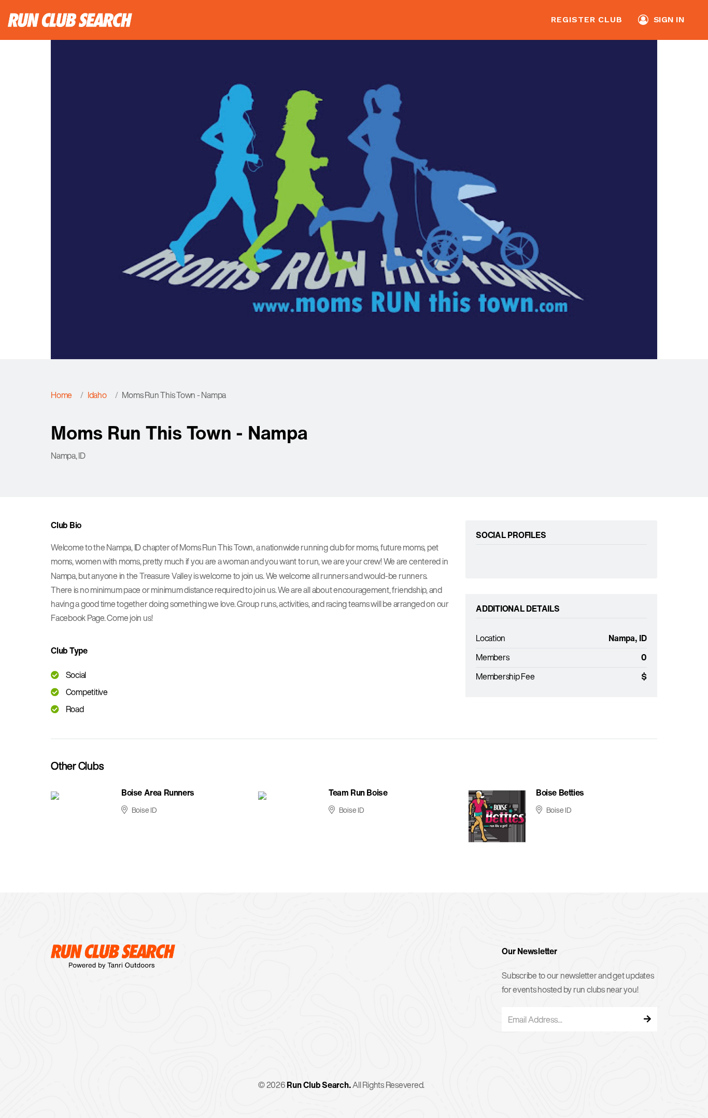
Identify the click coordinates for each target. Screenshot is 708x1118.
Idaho (97, 395)
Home (61, 395)
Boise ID (144, 809)
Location (490, 638)
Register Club (586, 19)
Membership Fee (505, 676)
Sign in (669, 19)
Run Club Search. (319, 1085)
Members (492, 657)
